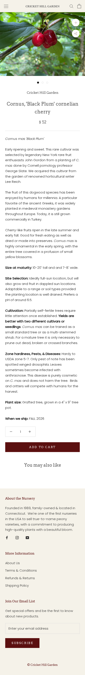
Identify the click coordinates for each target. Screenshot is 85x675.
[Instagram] (17, 537)
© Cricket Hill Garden (42, 664)
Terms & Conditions (21, 570)
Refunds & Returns (20, 578)
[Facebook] (6, 537)
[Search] (71, 6)
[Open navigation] (6, 6)
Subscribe (22, 643)
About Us (12, 563)
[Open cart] (79, 6)
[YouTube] (27, 537)
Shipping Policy (17, 585)
